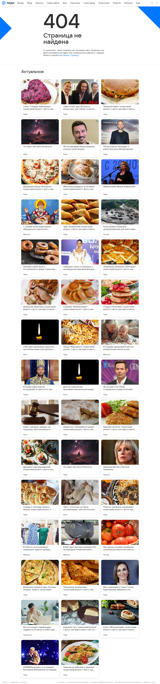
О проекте (60, 682)
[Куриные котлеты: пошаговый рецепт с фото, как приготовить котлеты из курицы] (120, 418)
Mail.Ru (5, 682)
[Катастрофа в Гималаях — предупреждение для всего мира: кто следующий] (120, 218)
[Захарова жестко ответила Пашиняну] (120, 458)
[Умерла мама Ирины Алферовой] (120, 178)
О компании (14, 682)
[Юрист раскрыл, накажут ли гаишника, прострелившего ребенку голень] (40, 418)
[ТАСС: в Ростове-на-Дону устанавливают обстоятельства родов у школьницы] (80, 498)
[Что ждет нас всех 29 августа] (80, 458)
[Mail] (4, 3)
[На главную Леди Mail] (10, 3)
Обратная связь (150, 682)
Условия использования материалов (128, 682)
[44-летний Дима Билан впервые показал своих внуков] (80, 138)
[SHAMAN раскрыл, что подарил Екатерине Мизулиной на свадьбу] (40, 658)
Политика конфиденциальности (101, 682)
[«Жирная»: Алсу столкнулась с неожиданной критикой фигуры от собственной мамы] (80, 258)
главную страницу (70, 55)
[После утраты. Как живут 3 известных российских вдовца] (120, 138)
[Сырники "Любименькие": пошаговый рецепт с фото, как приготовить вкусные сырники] (80, 298)
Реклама (23, 682)
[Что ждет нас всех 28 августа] (40, 138)
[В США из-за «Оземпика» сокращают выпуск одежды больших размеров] (40, 538)
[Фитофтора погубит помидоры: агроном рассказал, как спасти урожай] (120, 538)
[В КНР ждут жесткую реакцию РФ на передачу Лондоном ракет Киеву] (80, 538)
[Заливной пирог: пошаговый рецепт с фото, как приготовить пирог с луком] (120, 98)
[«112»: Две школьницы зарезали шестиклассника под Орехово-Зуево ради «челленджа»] (40, 338)
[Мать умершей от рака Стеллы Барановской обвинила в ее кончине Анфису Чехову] (120, 578)
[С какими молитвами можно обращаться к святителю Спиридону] (40, 218)
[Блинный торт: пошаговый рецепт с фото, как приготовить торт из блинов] (80, 618)
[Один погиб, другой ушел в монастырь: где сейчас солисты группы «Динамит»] (80, 98)
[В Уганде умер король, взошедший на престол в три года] (40, 378)
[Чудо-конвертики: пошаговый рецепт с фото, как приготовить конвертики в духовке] (80, 218)
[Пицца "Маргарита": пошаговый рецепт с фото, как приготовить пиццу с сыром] (80, 338)
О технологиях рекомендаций (77, 682)
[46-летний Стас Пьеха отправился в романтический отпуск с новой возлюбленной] (120, 378)
